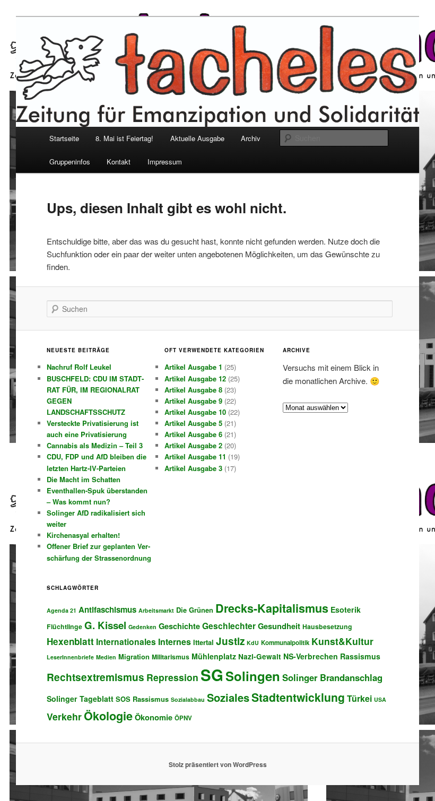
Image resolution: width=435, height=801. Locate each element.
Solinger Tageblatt (80, 698)
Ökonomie (153, 717)
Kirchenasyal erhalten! (83, 535)
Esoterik (345, 609)
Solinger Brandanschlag (332, 677)
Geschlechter (229, 626)
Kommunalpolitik (285, 642)
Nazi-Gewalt (259, 656)
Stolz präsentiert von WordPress (218, 764)
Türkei (359, 698)
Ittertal (203, 642)
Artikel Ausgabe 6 (193, 434)
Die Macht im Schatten (83, 479)
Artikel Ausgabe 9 (193, 401)
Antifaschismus (107, 609)
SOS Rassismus (142, 699)
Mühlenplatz (214, 656)
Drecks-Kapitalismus (271, 608)
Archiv (250, 138)
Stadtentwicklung (298, 697)
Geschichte (179, 626)
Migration (134, 656)
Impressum (164, 161)
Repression (172, 677)
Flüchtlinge (64, 626)
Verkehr (64, 716)
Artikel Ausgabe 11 (195, 456)
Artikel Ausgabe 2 (193, 445)
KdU (253, 643)
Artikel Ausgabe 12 (195, 378)
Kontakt (118, 161)
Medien (106, 657)
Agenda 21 (61, 610)
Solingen (252, 676)
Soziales (228, 697)
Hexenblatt (70, 641)
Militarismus (170, 656)
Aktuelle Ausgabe (197, 138)
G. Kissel (105, 625)
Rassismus (360, 656)
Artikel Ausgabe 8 (193, 390)
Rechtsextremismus (95, 676)
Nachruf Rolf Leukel (79, 367)
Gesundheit (279, 626)
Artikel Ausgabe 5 (193, 423)
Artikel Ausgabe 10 (195, 412)
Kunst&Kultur (342, 641)
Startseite (64, 138)
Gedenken (142, 627)
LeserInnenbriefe (70, 657)
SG (212, 675)
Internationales (126, 641)
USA (380, 699)
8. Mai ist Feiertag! (124, 138)
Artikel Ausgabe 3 (193, 468)
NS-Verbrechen (310, 656)
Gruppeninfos (69, 161)
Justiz (230, 641)
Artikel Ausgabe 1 (193, 367)
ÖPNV (183, 717)
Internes (174, 641)
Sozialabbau (188, 699)
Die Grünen (194, 610)
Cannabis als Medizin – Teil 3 (95, 445)
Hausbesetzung (327, 626)
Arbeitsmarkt (156, 610)
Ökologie (108, 716)
